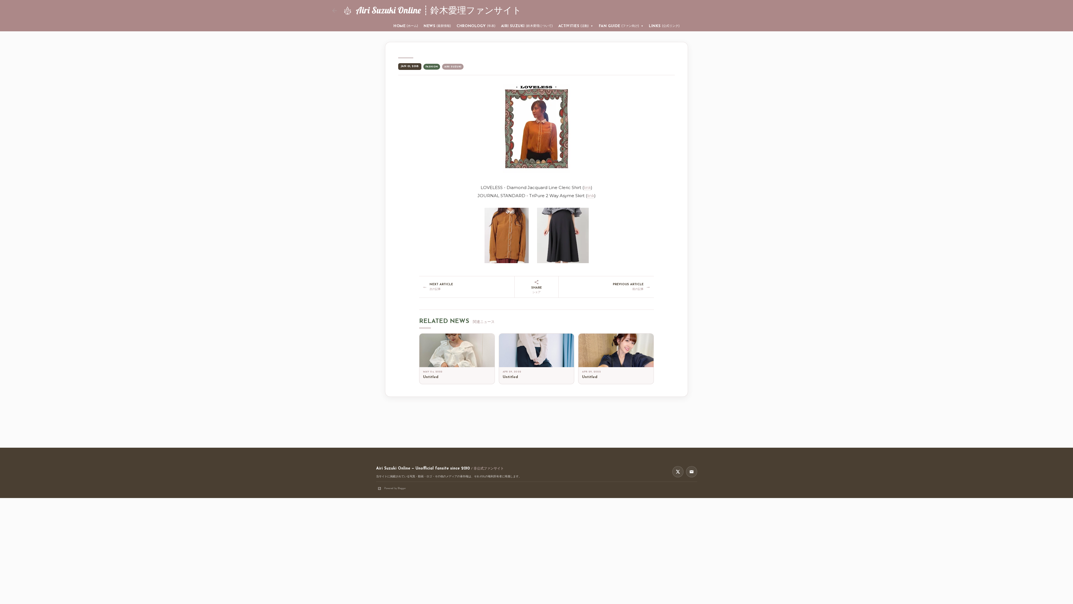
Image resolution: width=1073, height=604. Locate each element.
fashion (432, 66)
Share (536, 290)
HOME (405, 26)
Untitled (430, 377)
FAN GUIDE (621, 26)
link (587, 187)
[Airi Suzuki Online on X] (677, 471)
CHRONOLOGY (476, 26)
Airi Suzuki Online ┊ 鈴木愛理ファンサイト (438, 10)
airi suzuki (452, 66)
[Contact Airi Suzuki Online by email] (691, 471)
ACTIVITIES (575, 26)
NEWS (437, 26)
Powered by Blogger (395, 488)
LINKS (664, 26)
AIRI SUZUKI (527, 26)
